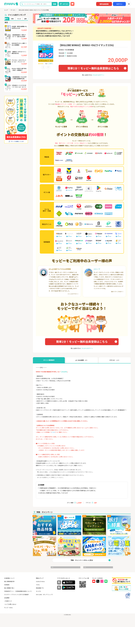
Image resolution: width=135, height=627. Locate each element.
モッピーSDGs (8, 607)
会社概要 (6, 598)
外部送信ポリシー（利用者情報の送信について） (18, 591)
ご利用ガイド (8, 601)
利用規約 (6, 585)
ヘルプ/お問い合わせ (10, 604)
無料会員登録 (104, 4)
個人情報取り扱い (9, 588)
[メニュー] (129, 4)
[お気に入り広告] (72, 4)
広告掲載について (9, 578)
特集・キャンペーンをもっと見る (82, 560)
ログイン (119, 4)
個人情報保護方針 (9, 581)
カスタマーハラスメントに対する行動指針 (16, 594)
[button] (4, 18)
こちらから (64, 372)
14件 (50, 63)
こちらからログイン (98, 75)
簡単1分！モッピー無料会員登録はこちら (93, 68)
